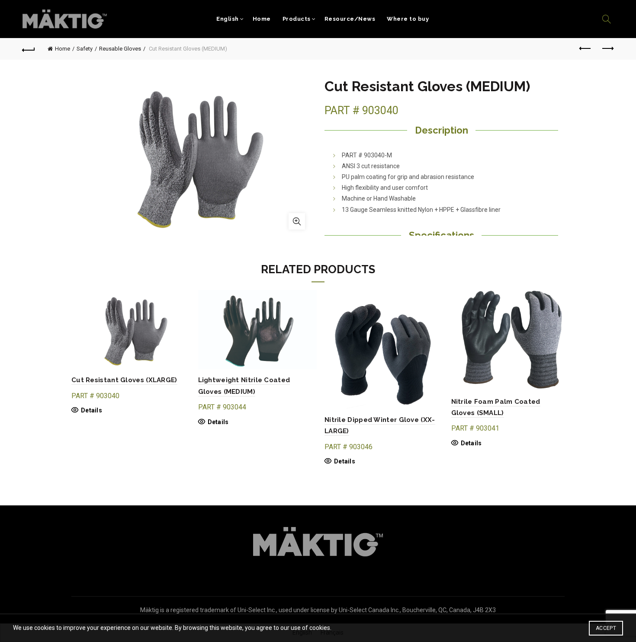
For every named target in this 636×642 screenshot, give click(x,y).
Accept (606, 628)
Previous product (585, 48)
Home (262, 19)
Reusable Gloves (120, 48)
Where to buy (408, 19)
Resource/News (350, 19)
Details (91, 410)
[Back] (29, 48)
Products (297, 19)
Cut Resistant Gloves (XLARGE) (124, 380)
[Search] (607, 19)
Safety (85, 48)
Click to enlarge (297, 221)
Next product (607, 48)
